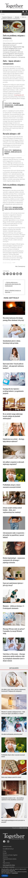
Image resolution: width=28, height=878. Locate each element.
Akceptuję (5, 875)
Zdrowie (17, 17)
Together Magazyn (7, 17)
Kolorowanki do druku (9, 865)
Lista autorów (23, 828)
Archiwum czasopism (8, 867)
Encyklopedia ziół (19, 95)
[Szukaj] (25, 14)
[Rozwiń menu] (1, 11)
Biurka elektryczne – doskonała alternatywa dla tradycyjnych (13, 284)
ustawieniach (15, 873)
